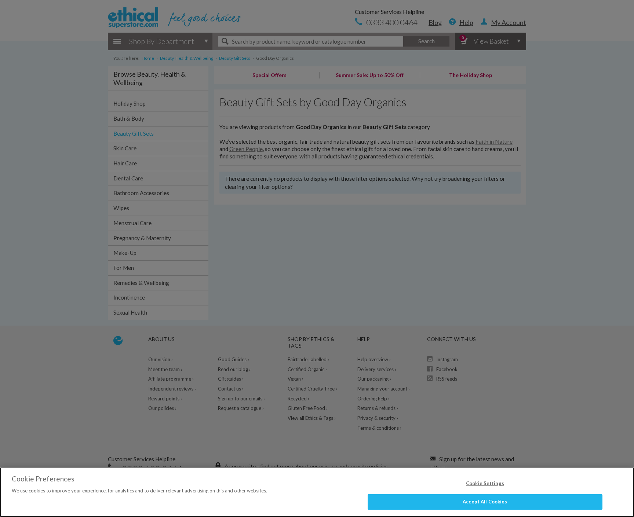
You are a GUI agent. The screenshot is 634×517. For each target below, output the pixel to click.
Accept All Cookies (485, 502)
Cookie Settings (485, 483)
